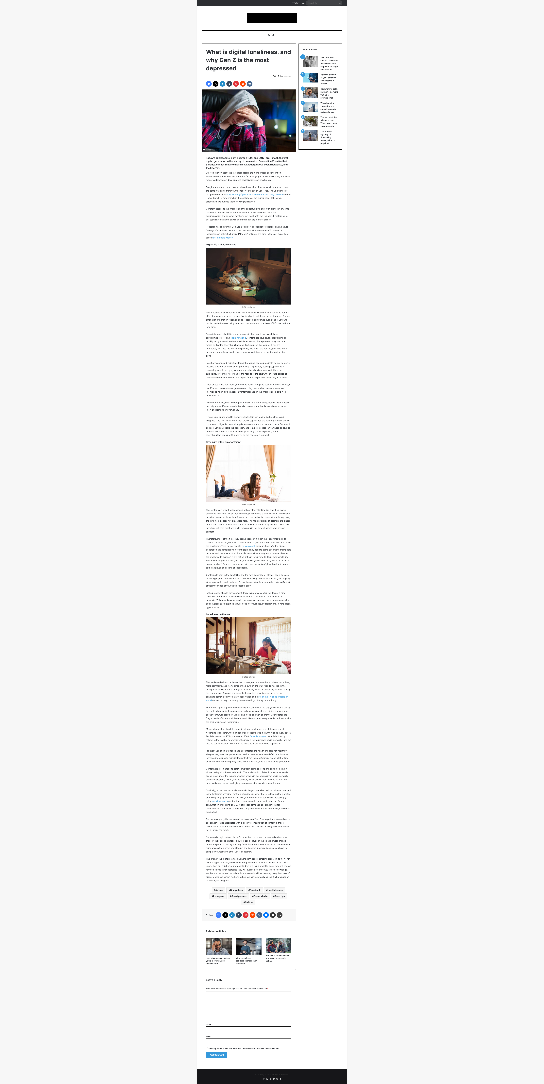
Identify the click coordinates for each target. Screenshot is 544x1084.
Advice (219, 890)
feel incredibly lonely (222, 237)
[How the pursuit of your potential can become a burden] (310, 78)
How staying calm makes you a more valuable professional (218, 961)
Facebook (255, 890)
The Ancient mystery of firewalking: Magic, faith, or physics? (327, 137)
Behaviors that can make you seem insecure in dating (277, 958)
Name (209, 1024)
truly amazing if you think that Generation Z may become (254, 194)
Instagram (218, 896)
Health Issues (275, 890)
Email (209, 1036)
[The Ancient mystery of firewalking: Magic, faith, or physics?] (310, 135)
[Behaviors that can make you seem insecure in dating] (278, 945)
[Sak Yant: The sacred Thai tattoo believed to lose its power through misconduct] (310, 61)
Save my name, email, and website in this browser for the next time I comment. (244, 1048)
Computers (236, 890)
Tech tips (280, 896)
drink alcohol (248, 546)
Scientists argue (258, 736)
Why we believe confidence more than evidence (246, 961)
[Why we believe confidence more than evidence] (249, 946)
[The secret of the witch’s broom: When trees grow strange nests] (310, 121)
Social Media (260, 896)
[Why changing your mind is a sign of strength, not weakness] (310, 107)
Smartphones (238, 896)
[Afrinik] (272, 18)
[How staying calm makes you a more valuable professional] (219, 946)
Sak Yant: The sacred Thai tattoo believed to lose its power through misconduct (329, 63)
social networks (238, 337)
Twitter (249, 902)
